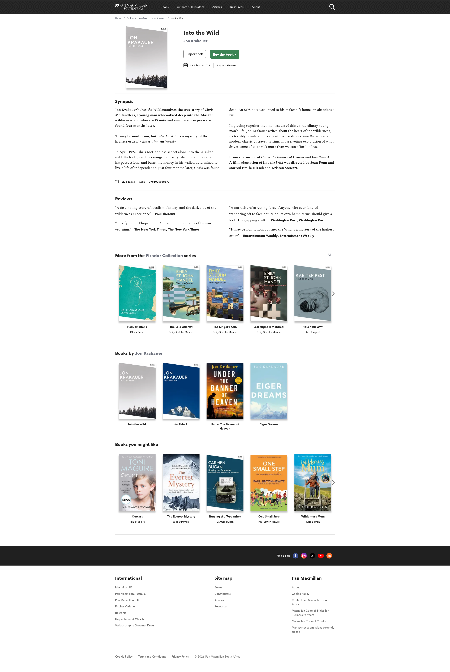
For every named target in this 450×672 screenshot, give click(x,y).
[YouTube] (321, 556)
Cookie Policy (300, 593)
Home (118, 18)
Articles (217, 7)
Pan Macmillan (307, 578)
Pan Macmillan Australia (130, 593)
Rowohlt (120, 612)
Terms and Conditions (152, 656)
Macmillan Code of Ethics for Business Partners (310, 613)
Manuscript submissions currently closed (313, 629)
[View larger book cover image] (146, 57)
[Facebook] (295, 556)
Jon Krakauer (158, 18)
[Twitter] (312, 556)
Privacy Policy (180, 656)
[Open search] (332, 7)
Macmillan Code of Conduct (310, 621)
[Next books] (333, 293)
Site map (223, 578)
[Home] (131, 7)
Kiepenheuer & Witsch (129, 619)
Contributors (222, 593)
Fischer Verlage (125, 606)
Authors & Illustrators (190, 7)
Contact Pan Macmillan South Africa (310, 602)
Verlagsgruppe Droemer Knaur (135, 625)
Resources (236, 7)
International (128, 578)
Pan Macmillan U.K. (127, 600)
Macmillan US (124, 587)
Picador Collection (164, 255)
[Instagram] (304, 556)
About (256, 7)
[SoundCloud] (329, 556)
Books (165, 7)
